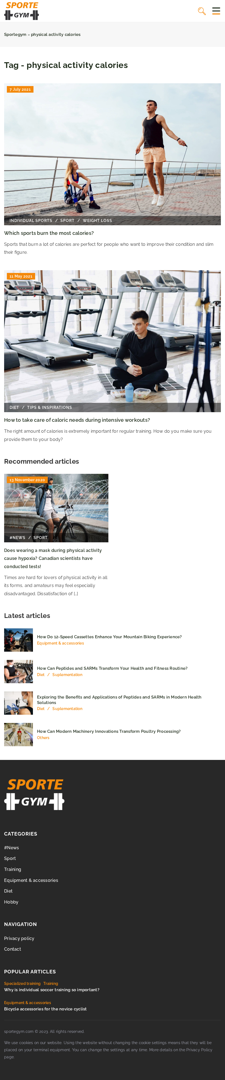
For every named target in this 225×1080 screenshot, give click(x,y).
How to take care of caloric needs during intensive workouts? (77, 420)
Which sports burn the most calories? (49, 233)
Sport (10, 858)
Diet (8, 891)
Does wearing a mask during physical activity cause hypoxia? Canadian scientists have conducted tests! (53, 558)
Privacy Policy (199, 1050)
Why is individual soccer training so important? (51, 989)
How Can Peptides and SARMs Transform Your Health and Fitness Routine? (112, 668)
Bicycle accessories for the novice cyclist (45, 1009)
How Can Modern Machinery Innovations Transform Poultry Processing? (109, 731)
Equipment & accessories (31, 880)
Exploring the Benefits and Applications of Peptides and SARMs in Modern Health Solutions (119, 700)
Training (12, 869)
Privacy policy (19, 938)
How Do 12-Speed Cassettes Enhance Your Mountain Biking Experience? (109, 636)
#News (11, 847)
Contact (12, 949)
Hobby (11, 902)
